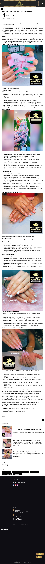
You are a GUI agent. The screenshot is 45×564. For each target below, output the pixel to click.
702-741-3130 (18, 516)
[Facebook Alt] (13, 485)
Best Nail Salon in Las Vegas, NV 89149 (22, 562)
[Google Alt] (15, 485)
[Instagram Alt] (17, 485)
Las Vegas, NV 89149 (19, 512)
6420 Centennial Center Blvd (21, 511)
